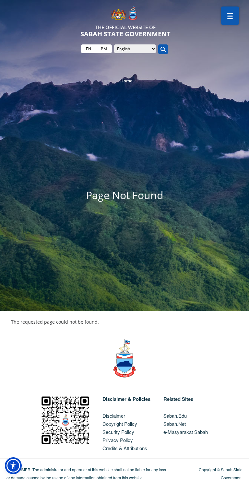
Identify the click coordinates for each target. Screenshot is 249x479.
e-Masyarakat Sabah (185, 431)
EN (88, 49)
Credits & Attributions (124, 448)
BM (104, 49)
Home (126, 81)
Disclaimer (113, 415)
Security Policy (118, 431)
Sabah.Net (174, 423)
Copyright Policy (119, 423)
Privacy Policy (117, 440)
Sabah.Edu (175, 415)
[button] (13, 466)
